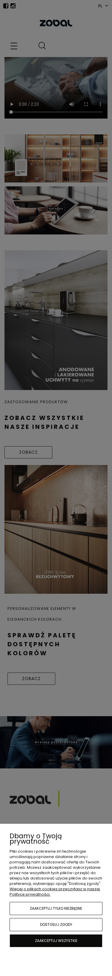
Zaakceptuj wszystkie (56, 940)
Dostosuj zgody (56, 924)
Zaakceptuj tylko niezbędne (56, 908)
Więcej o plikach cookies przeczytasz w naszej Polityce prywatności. (55, 891)
